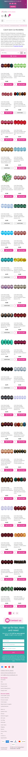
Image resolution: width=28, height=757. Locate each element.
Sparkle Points (4, 711)
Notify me (20, 112)
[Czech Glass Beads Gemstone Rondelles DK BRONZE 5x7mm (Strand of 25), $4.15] (7, 480)
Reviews (2, 713)
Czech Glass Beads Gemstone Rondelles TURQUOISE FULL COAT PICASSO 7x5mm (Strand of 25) (7, 188)
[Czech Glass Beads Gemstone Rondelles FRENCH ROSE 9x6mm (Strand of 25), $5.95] (20, 233)
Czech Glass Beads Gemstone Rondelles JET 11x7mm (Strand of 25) (19, 598)
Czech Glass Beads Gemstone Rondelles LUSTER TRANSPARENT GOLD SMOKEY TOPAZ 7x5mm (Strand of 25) (6, 159)
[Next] (17, 613)
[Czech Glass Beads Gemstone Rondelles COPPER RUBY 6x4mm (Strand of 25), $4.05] (7, 535)
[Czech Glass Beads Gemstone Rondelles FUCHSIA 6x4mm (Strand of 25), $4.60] (20, 342)
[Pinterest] (9, 667)
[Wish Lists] (2, 16)
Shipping (2, 727)
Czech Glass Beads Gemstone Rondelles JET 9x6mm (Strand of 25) (6, 378)
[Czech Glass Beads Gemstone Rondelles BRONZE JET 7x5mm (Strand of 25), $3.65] (7, 315)
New (2, 681)
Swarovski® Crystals (5, 695)
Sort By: (2, 50)
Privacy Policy (18, 659)
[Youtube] (5, 667)
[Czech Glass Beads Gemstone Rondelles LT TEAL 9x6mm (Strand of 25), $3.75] (7, 260)
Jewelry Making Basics (5, 688)
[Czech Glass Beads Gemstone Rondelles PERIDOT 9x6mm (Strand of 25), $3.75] (20, 66)
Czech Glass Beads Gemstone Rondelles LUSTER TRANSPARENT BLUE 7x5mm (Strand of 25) (19, 379)
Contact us (3, 735)
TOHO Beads (4, 702)
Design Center (4, 690)
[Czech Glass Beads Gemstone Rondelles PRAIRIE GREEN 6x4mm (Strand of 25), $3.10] (20, 206)
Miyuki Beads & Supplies (6, 704)
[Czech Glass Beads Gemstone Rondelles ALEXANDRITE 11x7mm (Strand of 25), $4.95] (20, 397)
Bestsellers (3, 679)
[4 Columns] (21, 52)
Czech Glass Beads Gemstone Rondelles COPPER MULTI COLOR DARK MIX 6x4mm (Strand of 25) (6, 76)
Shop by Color (4, 684)
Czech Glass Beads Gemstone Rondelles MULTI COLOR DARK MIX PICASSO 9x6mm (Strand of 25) (20, 104)
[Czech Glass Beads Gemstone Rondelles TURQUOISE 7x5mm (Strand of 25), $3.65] (7, 342)
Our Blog (3, 720)
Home (2, 25)
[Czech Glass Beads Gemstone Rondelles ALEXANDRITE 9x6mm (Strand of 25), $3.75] (20, 149)
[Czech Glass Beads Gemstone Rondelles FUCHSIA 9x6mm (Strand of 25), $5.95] (7, 562)
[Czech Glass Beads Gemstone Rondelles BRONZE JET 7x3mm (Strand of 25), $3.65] (20, 562)
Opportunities (4, 737)
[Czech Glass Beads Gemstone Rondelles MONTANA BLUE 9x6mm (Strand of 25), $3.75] (7, 397)
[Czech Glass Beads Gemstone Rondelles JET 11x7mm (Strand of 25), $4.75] (20, 589)
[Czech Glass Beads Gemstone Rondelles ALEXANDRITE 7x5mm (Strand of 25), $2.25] (7, 508)
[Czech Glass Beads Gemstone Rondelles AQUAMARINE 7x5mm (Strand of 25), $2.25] (7, 233)
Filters (15, 56)
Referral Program (4, 715)
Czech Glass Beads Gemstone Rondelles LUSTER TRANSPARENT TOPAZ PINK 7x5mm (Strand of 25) (6, 461)
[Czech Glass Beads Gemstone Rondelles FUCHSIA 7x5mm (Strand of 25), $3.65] (7, 122)
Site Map (18, 748)
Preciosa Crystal (4, 699)
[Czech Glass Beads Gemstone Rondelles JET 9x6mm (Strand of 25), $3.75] (7, 369)
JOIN (13, 652)
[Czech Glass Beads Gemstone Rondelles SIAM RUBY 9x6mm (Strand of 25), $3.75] (20, 122)
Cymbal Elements (4, 706)
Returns (2, 729)
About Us (3, 709)
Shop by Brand (4, 686)
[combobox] (13, 20)
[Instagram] (12, 667)
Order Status (3, 725)
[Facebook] (2, 667)
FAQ (2, 733)
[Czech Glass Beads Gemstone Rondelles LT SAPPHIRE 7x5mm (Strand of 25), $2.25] (7, 206)
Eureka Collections (5, 697)
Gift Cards (3, 718)
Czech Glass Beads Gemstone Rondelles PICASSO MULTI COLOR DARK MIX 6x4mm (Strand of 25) (19, 490)
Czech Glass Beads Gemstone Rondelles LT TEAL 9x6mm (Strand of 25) (7, 269)
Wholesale (3, 722)
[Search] (24, 20)
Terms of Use (21, 747)
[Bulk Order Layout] (24, 52)
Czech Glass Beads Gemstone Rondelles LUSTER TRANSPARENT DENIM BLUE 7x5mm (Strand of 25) (6, 297)
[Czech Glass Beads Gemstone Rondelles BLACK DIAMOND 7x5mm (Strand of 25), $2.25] (20, 287)
